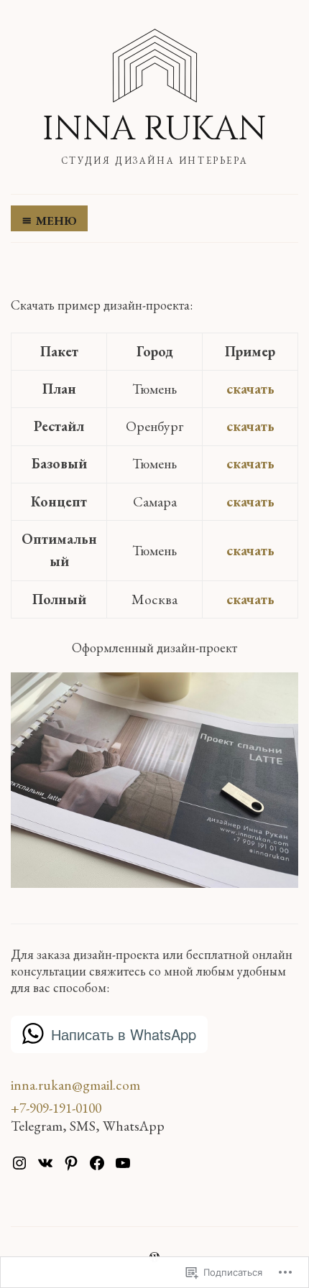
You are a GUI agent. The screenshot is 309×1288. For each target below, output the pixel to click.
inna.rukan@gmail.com (75, 1084)
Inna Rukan (154, 129)
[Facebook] (97, 1163)
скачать (250, 388)
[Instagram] (19, 1163)
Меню (56, 220)
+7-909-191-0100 (56, 1107)
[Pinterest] (71, 1163)
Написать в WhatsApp (123, 1034)
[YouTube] (123, 1163)
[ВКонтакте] (45, 1163)
